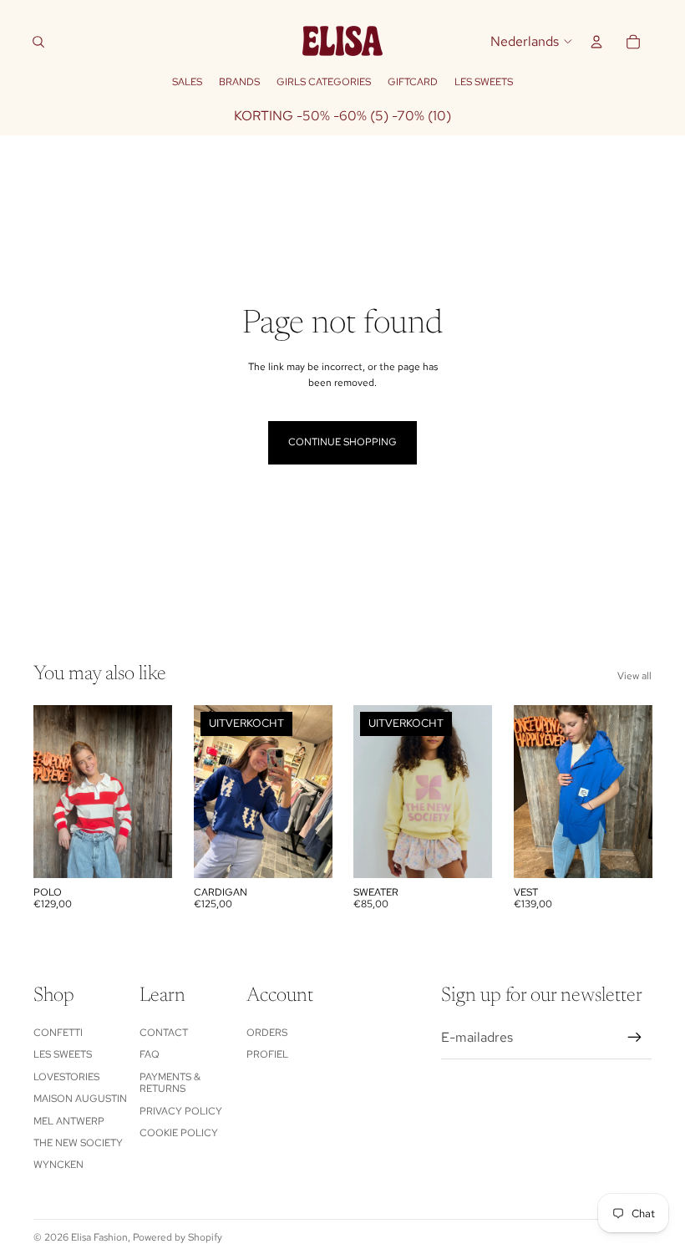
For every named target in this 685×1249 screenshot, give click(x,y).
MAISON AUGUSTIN (80, 1098)
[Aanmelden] (635, 1037)
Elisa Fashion (99, 1237)
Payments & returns (170, 1082)
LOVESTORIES (66, 1077)
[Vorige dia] (46, 792)
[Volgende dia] (158, 792)
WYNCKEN (58, 1164)
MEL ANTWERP (68, 1121)
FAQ (150, 1054)
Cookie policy (179, 1133)
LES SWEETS (62, 1054)
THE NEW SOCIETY (78, 1143)
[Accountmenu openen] (596, 41)
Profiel (267, 1054)
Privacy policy (181, 1111)
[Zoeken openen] (38, 41)
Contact (164, 1032)
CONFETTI (58, 1032)
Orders (266, 1032)
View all (634, 676)
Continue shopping (342, 442)
